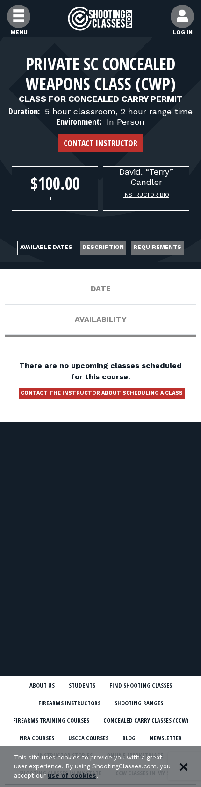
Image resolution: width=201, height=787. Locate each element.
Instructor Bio (146, 194)
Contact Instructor (100, 143)
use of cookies (72, 775)
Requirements (157, 247)
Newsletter (166, 738)
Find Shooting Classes (140, 685)
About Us (42, 685)
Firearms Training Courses (51, 720)
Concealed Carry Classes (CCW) (145, 720)
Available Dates (46, 247)
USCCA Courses (88, 738)
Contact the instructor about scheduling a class (102, 393)
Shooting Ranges (139, 703)
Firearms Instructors (69, 703)
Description (103, 247)
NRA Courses (37, 738)
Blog (129, 738)
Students (82, 685)
